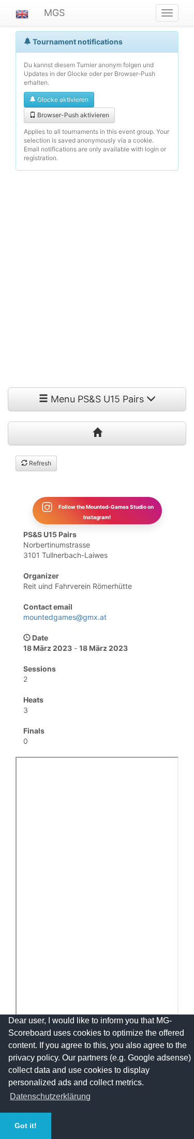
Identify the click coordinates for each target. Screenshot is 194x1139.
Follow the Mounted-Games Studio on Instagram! (105, 511)
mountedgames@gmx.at (65, 617)
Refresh (39, 463)
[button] (22, 13)
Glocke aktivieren (62, 99)
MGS (54, 12)
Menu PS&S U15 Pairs (97, 399)
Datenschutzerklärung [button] (50, 1096)
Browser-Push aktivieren (72, 115)
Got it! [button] (25, 1125)
